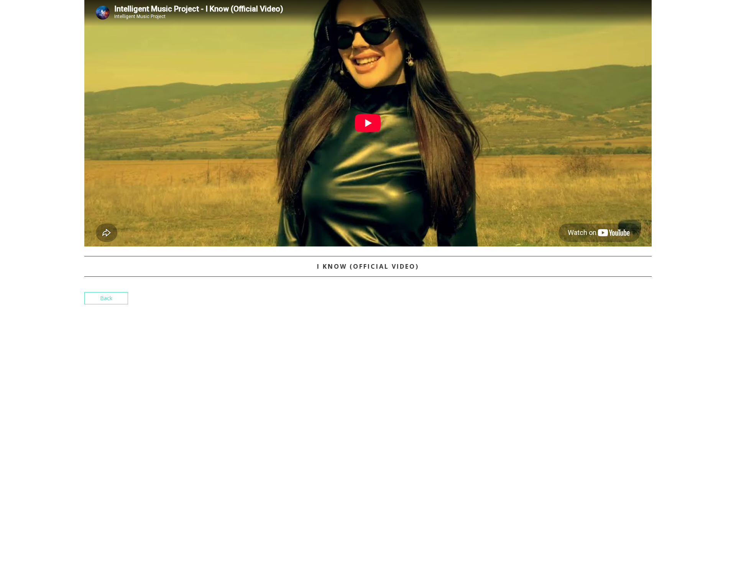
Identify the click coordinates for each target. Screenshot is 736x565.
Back (106, 298)
